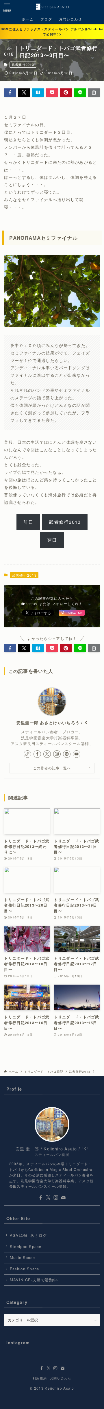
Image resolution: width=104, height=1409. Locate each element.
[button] (10, 92)
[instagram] (57, 754)
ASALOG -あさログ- (29, 1235)
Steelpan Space (25, 1246)
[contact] (63, 1197)
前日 (28, 521)
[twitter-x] (47, 754)
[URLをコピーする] (94, 92)
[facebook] (37, 754)
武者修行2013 (23, 64)
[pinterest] (66, 754)
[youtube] (76, 754)
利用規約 (40, 1378)
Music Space (22, 1257)
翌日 (52, 539)
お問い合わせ (60, 1378)
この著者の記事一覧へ (52, 768)
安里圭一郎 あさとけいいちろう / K (52, 722)
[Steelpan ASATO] (52, 7)
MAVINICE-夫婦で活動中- (34, 1279)
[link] (27, 754)
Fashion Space (24, 1268)
